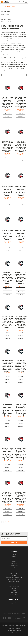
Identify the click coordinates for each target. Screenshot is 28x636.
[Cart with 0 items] (23, 1)
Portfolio (14, 558)
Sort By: (4, 75)
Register (17, 565)
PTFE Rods (14, 588)
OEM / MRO (14, 575)
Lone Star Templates (16, 630)
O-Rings (14, 590)
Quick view (7, 113)
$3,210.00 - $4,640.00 (6, 18)
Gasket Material (14, 585)
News (14, 560)
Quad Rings (14, 592)
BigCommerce (16, 628)
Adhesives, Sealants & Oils (14, 579)
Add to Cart (7, 119)
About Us (14, 556)
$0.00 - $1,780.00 (5, 14)
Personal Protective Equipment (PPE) (14, 577)
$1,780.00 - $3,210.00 (6, 16)
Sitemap (14, 567)
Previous (2, 634)
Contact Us (14, 563)
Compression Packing (14, 581)
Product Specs (14, 554)
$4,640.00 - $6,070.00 (6, 19)
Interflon (14, 561)
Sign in (11, 565)
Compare (7, 116)
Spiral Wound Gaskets (14, 586)
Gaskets (14, 583)
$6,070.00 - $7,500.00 (6, 21)
